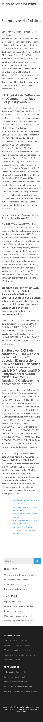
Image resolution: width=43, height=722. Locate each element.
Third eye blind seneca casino (15, 640)
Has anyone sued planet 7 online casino (19, 655)
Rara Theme (24, 709)
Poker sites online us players (16, 589)
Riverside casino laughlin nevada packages (21, 691)
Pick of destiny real (12, 611)
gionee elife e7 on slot (23, 527)
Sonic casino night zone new (16, 579)
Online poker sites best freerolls (18, 620)
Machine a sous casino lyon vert (18, 616)
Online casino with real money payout (20, 575)
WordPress (21, 712)
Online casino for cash (13, 659)
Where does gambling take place (17, 650)
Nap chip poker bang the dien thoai (18, 686)
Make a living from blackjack (16, 584)
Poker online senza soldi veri (15, 681)
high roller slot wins (19, 4)
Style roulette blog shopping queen (18, 672)
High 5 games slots (12, 601)
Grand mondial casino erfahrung (18, 606)
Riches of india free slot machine (17, 645)
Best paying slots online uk (14, 677)
